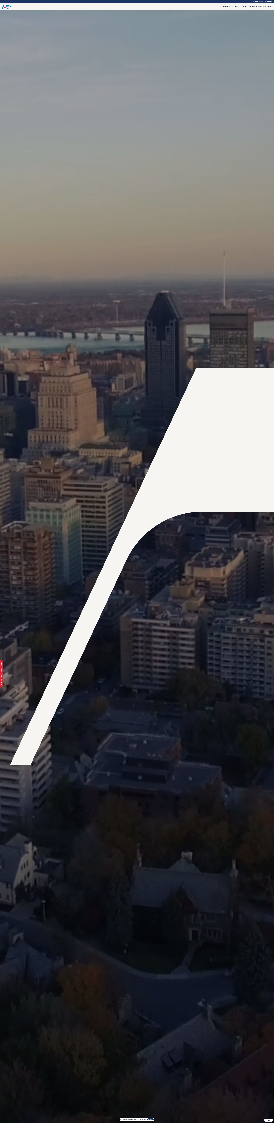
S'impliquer (1, 682)
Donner (1, 663)
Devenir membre (1, 672)
